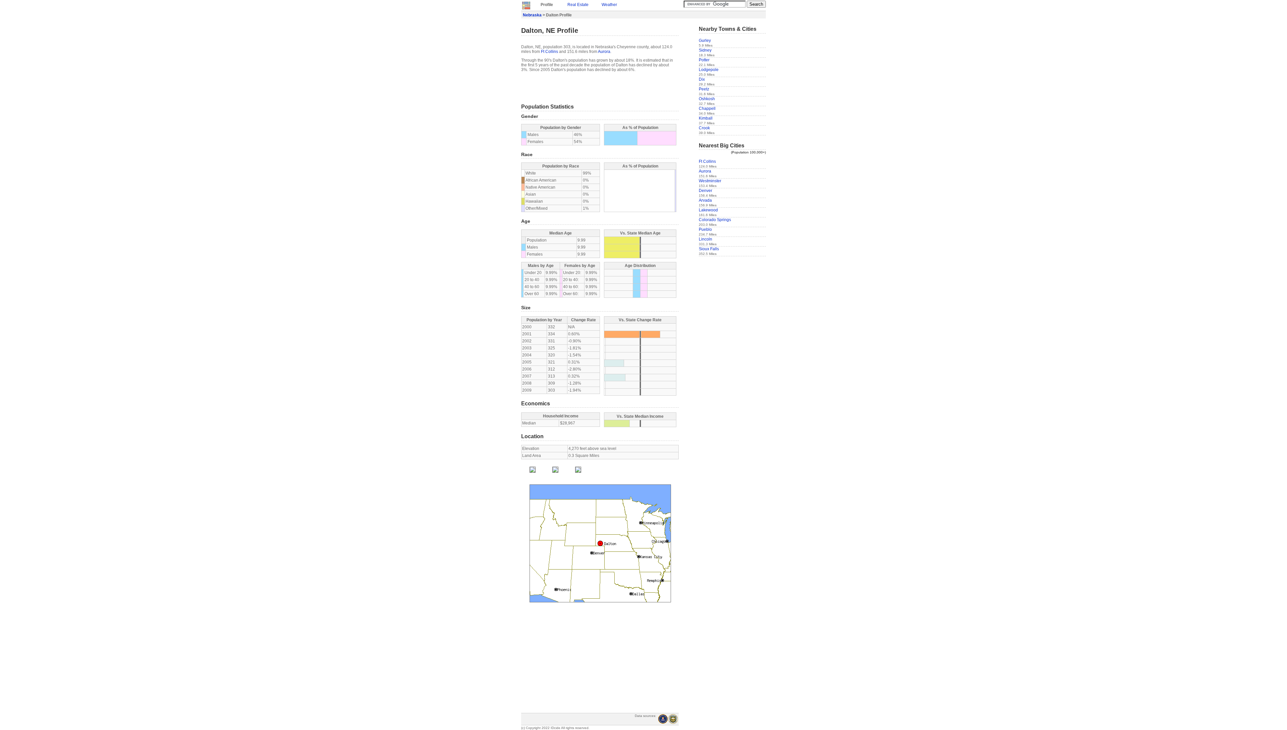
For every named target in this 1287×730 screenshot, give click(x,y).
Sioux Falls (709, 249)
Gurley (705, 40)
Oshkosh (707, 98)
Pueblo (705, 229)
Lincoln (705, 239)
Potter (704, 60)
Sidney (705, 50)
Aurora (604, 51)
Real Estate (578, 4)
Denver (705, 190)
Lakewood (708, 210)
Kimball (706, 118)
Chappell (707, 108)
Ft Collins (549, 51)
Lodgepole (709, 69)
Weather (609, 4)
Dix (702, 79)
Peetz (704, 89)
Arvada (705, 200)
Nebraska (532, 15)
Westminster (710, 181)
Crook (704, 128)
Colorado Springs (715, 219)
